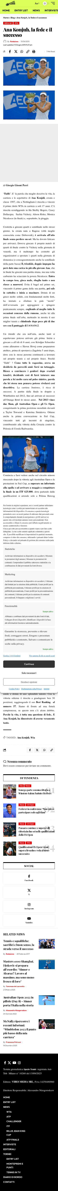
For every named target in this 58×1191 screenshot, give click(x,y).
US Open (30, 805)
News (28, 786)
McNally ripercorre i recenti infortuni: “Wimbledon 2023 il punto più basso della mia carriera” (19, 1029)
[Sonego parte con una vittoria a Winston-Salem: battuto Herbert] (9, 791)
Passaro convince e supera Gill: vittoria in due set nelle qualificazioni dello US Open (36, 831)
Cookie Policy (14, 689)
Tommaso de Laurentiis (15, 986)
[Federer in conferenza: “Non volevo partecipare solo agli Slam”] (9, 810)
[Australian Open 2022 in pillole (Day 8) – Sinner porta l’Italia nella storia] (47, 1000)
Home (6, 17)
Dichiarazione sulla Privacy (31, 689)
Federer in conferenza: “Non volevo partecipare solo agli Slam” (36, 810)
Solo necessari (29, 672)
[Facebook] (29, 878)
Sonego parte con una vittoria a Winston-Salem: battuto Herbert (35, 791)
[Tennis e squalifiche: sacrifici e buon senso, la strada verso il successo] (47, 944)
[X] (29, 892)
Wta (16, 23)
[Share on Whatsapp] (21, 51)
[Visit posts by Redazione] (4, 41)
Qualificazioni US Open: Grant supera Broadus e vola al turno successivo (34, 850)
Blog (13, 17)
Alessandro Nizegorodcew (16, 1010)
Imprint (46, 689)
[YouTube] (14, 1063)
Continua (29, 664)
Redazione (14, 41)
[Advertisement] (29, 153)
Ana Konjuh (23, 737)
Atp (21, 786)
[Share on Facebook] (10, 51)
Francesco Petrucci (13, 1042)
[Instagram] (29, 906)
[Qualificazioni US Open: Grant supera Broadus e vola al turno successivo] (9, 849)
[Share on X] (16, 51)
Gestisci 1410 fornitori (11, 655)
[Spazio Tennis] (11, 3)
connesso (20, 765)
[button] (31, 3)
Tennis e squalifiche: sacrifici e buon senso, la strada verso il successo (18, 945)
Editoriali (8, 23)
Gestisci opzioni (29, 681)
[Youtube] (29, 920)
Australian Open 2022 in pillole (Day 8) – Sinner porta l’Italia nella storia (18, 1001)
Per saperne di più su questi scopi (42, 655)
